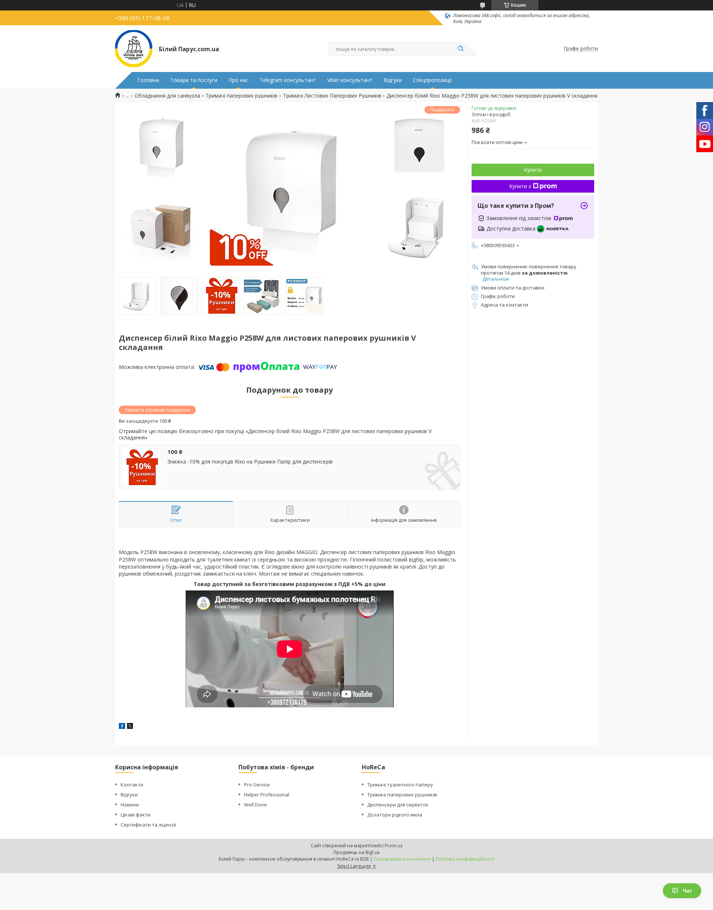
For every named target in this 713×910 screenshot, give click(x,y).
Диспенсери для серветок (398, 804)
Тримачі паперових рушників (241, 95)
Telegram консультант (288, 80)
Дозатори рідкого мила (394, 814)
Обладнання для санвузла (167, 95)
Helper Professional (266, 794)
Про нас (238, 80)
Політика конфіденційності (465, 859)
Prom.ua (394, 845)
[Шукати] (460, 49)
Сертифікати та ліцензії (148, 824)
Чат (687, 891)
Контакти (132, 784)
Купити (533, 169)
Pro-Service (257, 784)
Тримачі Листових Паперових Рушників (332, 95)
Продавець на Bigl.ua (356, 852)
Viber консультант (349, 80)
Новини (130, 804)
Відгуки (393, 80)
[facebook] (122, 726)
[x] (130, 726)
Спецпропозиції (432, 80)
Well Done (255, 804)
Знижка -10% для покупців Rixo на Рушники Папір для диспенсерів (250, 461)
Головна (148, 80)
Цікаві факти (135, 814)
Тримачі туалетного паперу (400, 784)
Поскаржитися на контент (402, 859)
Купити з (520, 186)
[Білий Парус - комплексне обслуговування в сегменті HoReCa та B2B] (133, 48)
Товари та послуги (193, 80)
